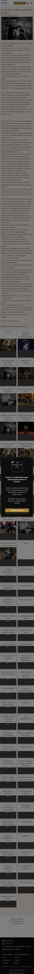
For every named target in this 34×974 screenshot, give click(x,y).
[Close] (31, 459)
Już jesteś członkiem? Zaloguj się (17, 513)
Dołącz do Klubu (17, 510)
